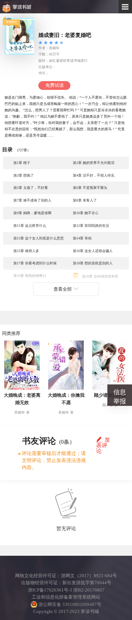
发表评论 (103, 439)
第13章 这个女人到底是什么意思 (38, 238)
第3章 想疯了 (23, 175)
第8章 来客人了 (85, 200)
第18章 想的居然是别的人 (93, 263)
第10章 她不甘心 (86, 213)
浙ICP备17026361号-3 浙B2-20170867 (66, 590)
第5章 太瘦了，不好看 (30, 188)
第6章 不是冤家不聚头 (90, 188)
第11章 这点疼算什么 (29, 225)
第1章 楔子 (21, 163)
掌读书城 (34, 6)
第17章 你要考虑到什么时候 (35, 263)
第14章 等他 (82, 238)
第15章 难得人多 (26, 251)
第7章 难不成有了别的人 (32, 200)
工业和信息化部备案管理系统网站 (66, 597)
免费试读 (54, 85)
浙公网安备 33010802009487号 (69, 604)
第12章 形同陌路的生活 (91, 225)
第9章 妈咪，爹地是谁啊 (32, 213)
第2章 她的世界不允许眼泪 (93, 163)
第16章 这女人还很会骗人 (93, 251)
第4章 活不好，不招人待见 (93, 175)
